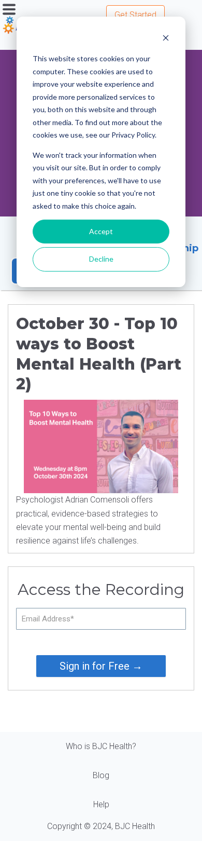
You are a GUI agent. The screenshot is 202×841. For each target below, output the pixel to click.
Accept (101, 231)
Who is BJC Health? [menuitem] (101, 746)
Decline (101, 258)
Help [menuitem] (101, 804)
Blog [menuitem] (101, 775)
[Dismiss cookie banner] (165, 39)
